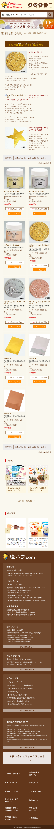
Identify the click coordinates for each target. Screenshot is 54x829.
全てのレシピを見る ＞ (27, 501)
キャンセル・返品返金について (11, 800)
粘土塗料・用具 (42, 33)
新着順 (43, 158)
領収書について (35, 800)
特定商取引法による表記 (11, 818)
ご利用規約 (33, 818)
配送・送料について (12, 782)
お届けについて (35, 782)
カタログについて (11, 791)
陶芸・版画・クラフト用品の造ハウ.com (14, 33)
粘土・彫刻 (32, 33)
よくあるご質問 (35, 791)
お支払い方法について (34, 773)
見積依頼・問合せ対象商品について (11, 809)
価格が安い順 (20, 158)
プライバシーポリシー (34, 809)
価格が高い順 (33, 158)
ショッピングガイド (12, 774)
